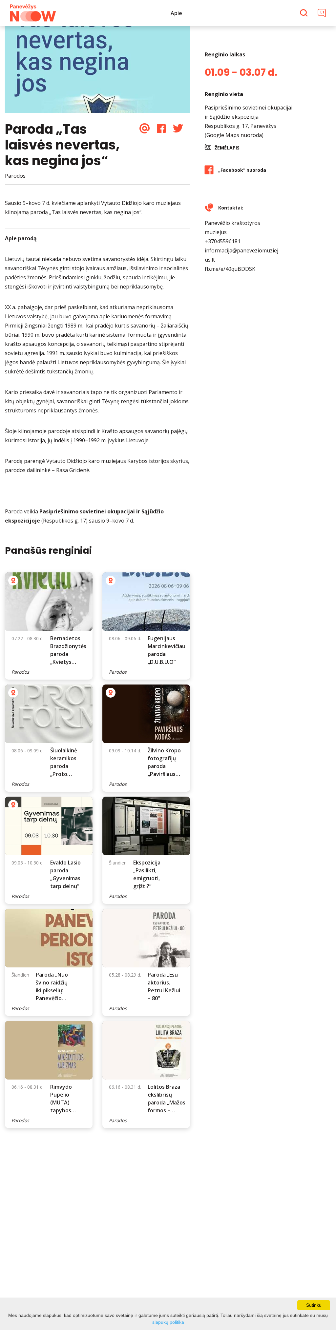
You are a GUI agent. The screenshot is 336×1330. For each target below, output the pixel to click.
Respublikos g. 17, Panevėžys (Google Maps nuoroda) (240, 130)
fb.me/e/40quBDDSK (230, 268)
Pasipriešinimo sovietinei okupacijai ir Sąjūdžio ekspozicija (248, 112)
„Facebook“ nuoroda (242, 170)
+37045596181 (223, 241)
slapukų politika (168, 1322)
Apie (176, 13)
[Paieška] (304, 13)
